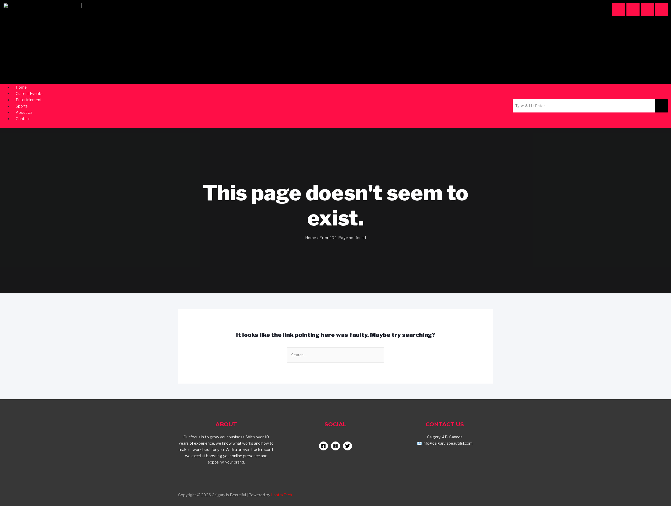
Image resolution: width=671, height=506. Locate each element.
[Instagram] (618, 9)
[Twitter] (661, 9)
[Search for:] (335, 355)
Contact (23, 118)
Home (310, 237)
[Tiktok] (647, 9)
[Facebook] (633, 9)
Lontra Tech (281, 495)
